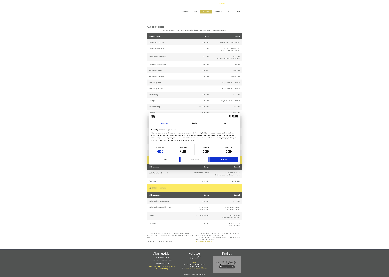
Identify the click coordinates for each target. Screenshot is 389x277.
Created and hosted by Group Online (194, 274)
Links (228, 12)
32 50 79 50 (222, 4)
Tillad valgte (194, 159)
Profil (195, 12)
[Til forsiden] (194, 4)
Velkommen (185, 12)
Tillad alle (223, 159)
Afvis (165, 159)
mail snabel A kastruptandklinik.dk (196, 268)
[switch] (183, 151)
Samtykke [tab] (164, 123)
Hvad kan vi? (206, 12)
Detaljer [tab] (194, 123)
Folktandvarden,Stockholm (204, 241)
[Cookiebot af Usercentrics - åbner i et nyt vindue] (229, 116)
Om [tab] (225, 123)
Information (218, 12)
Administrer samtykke (227, 267)
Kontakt (237, 12)
